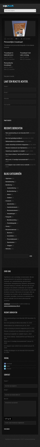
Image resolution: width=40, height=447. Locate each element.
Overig (7, 226)
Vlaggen (9, 245)
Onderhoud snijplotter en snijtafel (15, 151)
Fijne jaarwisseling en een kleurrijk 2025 (17, 133)
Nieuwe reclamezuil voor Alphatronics (16, 148)
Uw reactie (7, 104)
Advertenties (10, 204)
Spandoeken (11, 242)
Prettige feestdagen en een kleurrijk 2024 (16, 350)
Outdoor (9, 197)
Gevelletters (10, 236)
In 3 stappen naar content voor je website (17, 165)
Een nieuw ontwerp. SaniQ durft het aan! (17, 154)
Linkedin (8, 369)
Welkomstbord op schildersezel (15, 141)
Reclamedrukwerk (12, 210)
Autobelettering (11, 188)
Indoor (9, 194)
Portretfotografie (11, 223)
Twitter (8, 366)
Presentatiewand (12, 239)
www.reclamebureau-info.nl (12, 306)
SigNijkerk (7, 304)
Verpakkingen (11, 213)
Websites (8, 249)
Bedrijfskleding (10, 181)
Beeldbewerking (12, 220)
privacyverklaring (30, 439)
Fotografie (8, 217)
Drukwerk (8, 201)
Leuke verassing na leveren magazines (17, 144)
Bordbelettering (11, 191)
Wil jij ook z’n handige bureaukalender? (17, 159)
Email (6, 92)
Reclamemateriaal (11, 229)
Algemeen (9, 178)
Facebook (9, 363)
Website (6, 98)
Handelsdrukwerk (12, 207)
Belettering (9, 185)
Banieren (9, 232)
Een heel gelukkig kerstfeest (14, 138)
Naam (6, 86)
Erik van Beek (26, 38)
